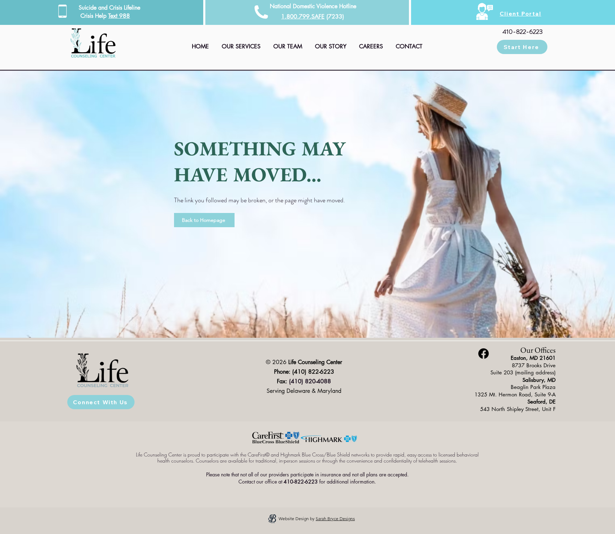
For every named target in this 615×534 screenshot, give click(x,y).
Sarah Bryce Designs (335, 518)
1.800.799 (295, 16)
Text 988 (119, 16)
